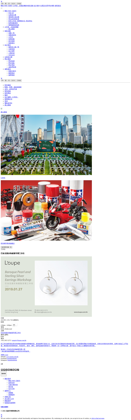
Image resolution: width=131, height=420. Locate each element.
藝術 (6, 95)
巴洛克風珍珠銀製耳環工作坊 (11, 333)
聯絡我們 (8, 401)
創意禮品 (8, 93)
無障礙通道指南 (13, 25)
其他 (6, 101)
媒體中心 (8, 391)
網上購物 (11, 29)
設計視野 (11, 51)
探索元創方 (12, 71)
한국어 (13, 3)
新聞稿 (10, 393)
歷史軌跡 (11, 61)
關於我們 (8, 379)
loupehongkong (12, 358)
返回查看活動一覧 (7, 247)
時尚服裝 (8, 85)
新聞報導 (11, 395)
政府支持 (11, 383)
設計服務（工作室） (11, 97)
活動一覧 (11, 33)
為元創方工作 (9, 399)
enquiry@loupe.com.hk (19, 340)
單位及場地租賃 (13, 19)
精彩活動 (30, 5)
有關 (2, 355)
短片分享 (11, 389)
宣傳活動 (11, 39)
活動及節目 (12, 35)
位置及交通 (44, 5)
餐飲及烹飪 (8, 103)
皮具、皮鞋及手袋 (11, 89)
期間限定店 (8, 99)
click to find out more (97, 418)
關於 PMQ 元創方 (7, 5)
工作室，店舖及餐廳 (20, 5)
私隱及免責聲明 (10, 403)
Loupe (6, 355)
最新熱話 (11, 73)
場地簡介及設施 (13, 17)
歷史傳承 (51, 5)
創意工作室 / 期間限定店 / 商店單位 (20, 21)
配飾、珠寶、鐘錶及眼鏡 (13, 87)
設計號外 (37, 5)
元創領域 (11, 49)
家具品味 (8, 91)
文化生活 (11, 55)
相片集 (10, 387)
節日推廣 (11, 41)
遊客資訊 (58, 5)
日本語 (19, 3)
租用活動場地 (13, 23)
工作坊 (10, 37)
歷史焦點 (11, 63)
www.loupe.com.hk (12, 357)
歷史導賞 (11, 65)
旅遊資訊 (11, 43)
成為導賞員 (12, 67)
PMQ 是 (11, 13)
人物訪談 (11, 53)
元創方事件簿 (13, 385)
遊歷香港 (11, 75)
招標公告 (8, 397)
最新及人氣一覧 (13, 47)
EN (2, 3)
